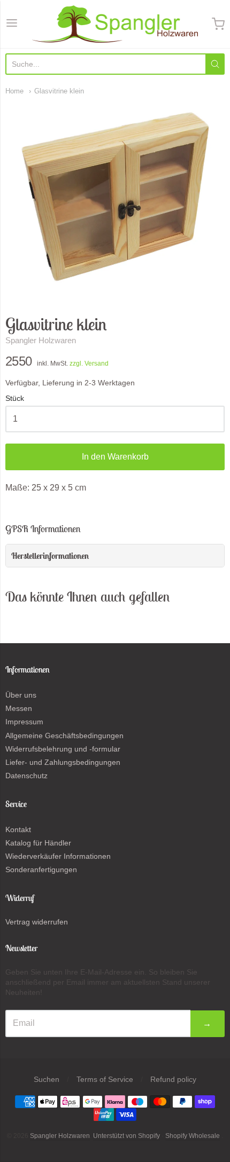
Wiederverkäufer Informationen (58, 856)
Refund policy (173, 1079)
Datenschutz (26, 775)
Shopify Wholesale (192, 1136)
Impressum (24, 721)
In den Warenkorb (115, 456)
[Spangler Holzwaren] (114, 24)
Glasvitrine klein (59, 91)
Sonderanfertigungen (41, 869)
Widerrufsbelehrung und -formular (62, 749)
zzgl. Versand (89, 363)
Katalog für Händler (38, 843)
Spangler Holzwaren (40, 340)
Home (14, 91)
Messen (18, 708)
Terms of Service (104, 1079)
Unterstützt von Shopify (126, 1136)
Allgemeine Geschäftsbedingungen (64, 735)
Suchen (46, 1079)
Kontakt (18, 829)
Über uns (20, 695)
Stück (14, 398)
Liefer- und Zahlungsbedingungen (62, 762)
